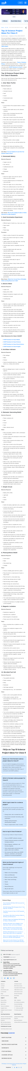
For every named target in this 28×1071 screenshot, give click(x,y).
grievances (3, 1004)
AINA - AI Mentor (17, 1000)
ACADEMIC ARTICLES (7, 1055)
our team (3, 985)
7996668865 (9, 957)
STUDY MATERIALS (6, 1051)
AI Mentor (5, 21)
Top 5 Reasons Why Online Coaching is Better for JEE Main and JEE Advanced (13, 916)
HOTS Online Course (18, 991)
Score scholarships (18, 1004)
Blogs (2, 993)
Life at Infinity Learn (5, 989)
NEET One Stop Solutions (6, 1022)
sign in (20, 2)
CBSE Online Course (18, 989)
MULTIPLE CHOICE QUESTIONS (9, 1044)
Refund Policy (3, 1002)
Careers (2, 987)
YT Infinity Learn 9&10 (18, 1010)
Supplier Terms (4, 1008)
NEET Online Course (18, 985)
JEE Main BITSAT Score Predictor (20, 1022)
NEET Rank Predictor (18, 1020)
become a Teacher (5, 995)
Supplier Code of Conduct (6, 1010)
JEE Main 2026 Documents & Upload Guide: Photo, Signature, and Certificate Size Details (12, 928)
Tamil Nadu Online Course (6, 1028)
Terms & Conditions (5, 1006)
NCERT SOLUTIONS (6, 1037)
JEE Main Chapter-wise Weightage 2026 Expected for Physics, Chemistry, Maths (14, 920)
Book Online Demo (16, 21)
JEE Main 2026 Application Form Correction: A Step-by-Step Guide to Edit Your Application (13, 932)
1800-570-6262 (11, 954)
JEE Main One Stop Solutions (6, 1016)
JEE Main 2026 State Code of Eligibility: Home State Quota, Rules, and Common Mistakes (13, 924)
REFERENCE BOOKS (7, 1058)
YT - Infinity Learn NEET (18, 1008)
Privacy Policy (3, 1000)
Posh (2, 1012)
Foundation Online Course (19, 987)
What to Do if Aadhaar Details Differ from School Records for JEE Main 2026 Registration (13, 936)
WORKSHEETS (5, 1048)
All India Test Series (18, 993)
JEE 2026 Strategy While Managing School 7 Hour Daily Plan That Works (14, 908)
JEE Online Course (18, 983)
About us (2, 983)
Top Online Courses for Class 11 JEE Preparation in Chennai (13, 912)
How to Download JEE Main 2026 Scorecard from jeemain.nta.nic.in (13, 903)
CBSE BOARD (5, 1041)
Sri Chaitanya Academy (19, 1002)
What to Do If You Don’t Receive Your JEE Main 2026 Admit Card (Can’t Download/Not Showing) (13, 941)
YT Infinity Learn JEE (18, 1006)
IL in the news (3, 991)
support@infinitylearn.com (10, 959)
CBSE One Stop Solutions (6, 1024)
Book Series (16, 995)
